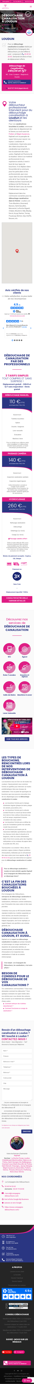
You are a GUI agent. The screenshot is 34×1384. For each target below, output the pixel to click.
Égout (24, 657)
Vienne (7, 28)
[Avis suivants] (30, 328)
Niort (12, 1172)
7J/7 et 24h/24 (17, 1)
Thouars (12, 1170)
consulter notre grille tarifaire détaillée (17, 599)
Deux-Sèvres (19, 1172)
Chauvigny (15, 1166)
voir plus (24, 327)
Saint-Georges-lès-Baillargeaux (19, 1162)
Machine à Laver (24, 695)
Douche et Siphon (24, 676)
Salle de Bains (9, 695)
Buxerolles (20, 1168)
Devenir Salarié (17, 1281)
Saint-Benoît (6, 1166)
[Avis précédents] (3, 328)
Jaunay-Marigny (26, 1166)
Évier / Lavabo (9, 675)
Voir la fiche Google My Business (16, 1199)
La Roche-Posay (17, 1158)
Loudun (27, 1158)
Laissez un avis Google (12, 1203)
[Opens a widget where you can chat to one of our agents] (27, 1380)
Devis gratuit (6, 1)
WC (9, 657)
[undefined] (29, 314)
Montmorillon (17, 1160)
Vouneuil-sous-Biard (9, 1164)
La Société (17, 1275)
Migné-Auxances (23, 134)
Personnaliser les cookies (17, 1285)
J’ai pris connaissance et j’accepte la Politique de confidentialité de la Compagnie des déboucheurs (16, 1105)
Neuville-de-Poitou (25, 1164)
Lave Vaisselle (9, 713)
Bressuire (19, 1170)
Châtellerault (7, 1160)
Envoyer (27, 1131)
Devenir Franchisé (17, 1278)
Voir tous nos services (17, 739)
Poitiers (12, 134)
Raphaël (17, 1155)
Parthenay (27, 1170)
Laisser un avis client (17, 1271)
